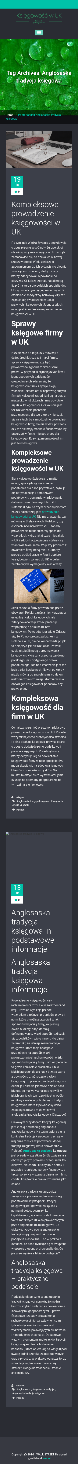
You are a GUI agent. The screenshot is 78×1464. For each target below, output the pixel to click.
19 (17, 181)
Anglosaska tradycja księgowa (33, 801)
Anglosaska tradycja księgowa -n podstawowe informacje (32, 931)
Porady (20, 1398)
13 (17, 889)
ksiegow (19, 797)
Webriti (47, 1458)
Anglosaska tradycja (37, 1150)
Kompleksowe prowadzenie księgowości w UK (35, 218)
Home (9, 115)
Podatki (20, 809)
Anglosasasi (23, 1389)
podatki (25, 805)
